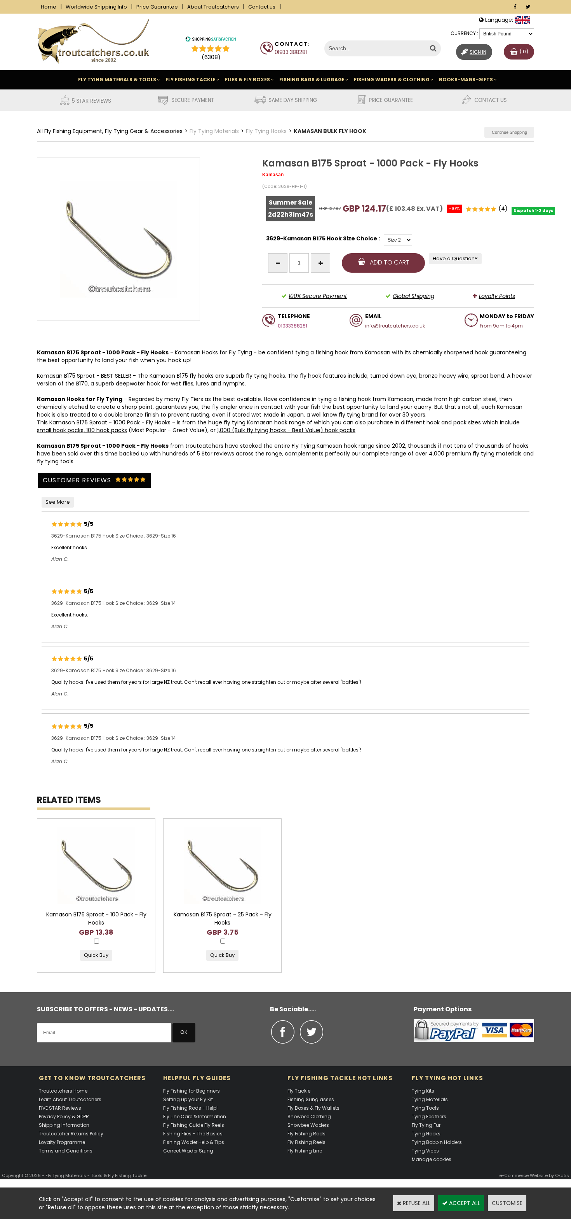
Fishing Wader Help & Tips (193, 1142)
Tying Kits (423, 1091)
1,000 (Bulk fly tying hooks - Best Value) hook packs (286, 430)
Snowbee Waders (308, 1125)
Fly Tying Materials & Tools (117, 79)
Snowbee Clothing (309, 1116)
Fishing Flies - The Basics (193, 1133)
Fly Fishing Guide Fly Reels (193, 1125)
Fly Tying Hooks (266, 131)
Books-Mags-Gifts (466, 79)
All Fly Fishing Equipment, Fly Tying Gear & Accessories (110, 131)
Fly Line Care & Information (194, 1116)
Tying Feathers (429, 1116)
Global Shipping (413, 296)
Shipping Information (64, 1125)
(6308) (211, 57)
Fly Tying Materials (214, 131)
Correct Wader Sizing (188, 1150)
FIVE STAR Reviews (60, 1108)
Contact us (261, 7)
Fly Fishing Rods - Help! (190, 1108)
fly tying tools (55, 461)
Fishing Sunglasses (310, 1099)
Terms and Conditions (65, 1150)
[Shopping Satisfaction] (210, 40)
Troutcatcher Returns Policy (71, 1133)
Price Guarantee (157, 7)
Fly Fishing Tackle (190, 79)
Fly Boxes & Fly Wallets (313, 1108)
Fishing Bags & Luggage (312, 79)
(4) (503, 208)
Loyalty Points (497, 296)
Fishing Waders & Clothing (392, 79)
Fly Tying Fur (426, 1125)
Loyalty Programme (62, 1142)
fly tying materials (497, 453)
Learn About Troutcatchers (70, 1099)
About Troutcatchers (213, 7)
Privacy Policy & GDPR (64, 1116)
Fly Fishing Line (304, 1150)
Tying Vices (425, 1150)
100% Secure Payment (318, 296)
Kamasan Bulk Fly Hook (330, 131)
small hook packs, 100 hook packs (82, 430)
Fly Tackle (298, 1091)
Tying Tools (425, 1108)
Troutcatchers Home (63, 1091)
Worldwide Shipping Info (96, 7)
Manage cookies (431, 1159)
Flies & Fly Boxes (247, 79)
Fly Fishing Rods (306, 1133)
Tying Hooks (426, 1133)
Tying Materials (430, 1099)
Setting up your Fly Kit (188, 1099)
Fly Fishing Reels (306, 1142)
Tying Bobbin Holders (437, 1142)
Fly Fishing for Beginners (191, 1091)
